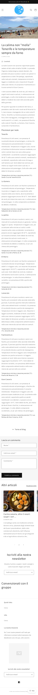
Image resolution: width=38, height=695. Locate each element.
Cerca (6, 608)
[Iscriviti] (31, 572)
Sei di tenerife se (16, 691)
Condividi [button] (7, 61)
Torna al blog (20, 429)
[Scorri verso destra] (23, 545)
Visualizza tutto (31, 486)
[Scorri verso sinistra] (14, 545)
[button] (2, 10)
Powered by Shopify (24, 691)
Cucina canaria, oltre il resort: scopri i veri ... (17, 515)
